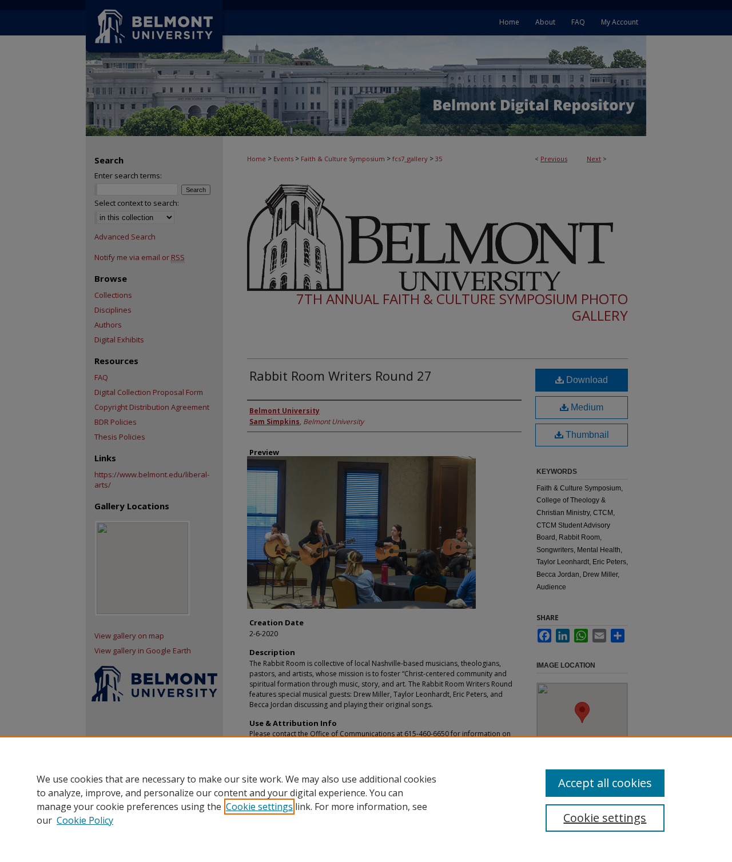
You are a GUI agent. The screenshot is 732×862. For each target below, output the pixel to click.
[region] (366, 799)
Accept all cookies (605, 783)
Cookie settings (259, 806)
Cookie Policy (85, 820)
